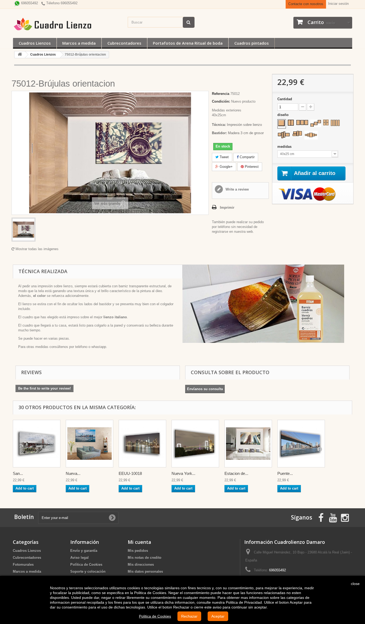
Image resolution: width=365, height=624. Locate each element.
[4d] (297, 134)
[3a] (302, 122)
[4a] (326, 122)
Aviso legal (79, 558)
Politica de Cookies (155, 616)
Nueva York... (183, 473)
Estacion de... (236, 473)
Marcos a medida (79, 43)
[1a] (281, 123)
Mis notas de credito (144, 558)
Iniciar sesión (338, 4)
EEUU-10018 (130, 473)
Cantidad (284, 99)
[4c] (284, 134)
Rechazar (189, 616)
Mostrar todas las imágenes (36, 249)
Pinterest (251, 167)
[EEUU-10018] (142, 443)
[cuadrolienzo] (67, 24)
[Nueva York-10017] (89, 443)
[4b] (335, 122)
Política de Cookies (86, 565)
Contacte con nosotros (305, 4)
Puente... (285, 473)
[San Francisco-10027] (36, 443)
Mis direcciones (141, 565)
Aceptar (217, 616)
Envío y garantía (83, 551)
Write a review (236, 189)
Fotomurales (23, 565)
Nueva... (73, 473)
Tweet (224, 157)
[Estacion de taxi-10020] (248, 443)
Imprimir (227, 208)
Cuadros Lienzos (35, 43)
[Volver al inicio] (20, 54)
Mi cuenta (139, 542)
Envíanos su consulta (205, 389)
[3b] (315, 123)
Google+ (226, 167)
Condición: (221, 101)
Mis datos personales (145, 571)
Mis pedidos (138, 551)
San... (18, 473)
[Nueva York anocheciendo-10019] (195, 443)
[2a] (291, 122)
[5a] (311, 135)
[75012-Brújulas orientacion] (23, 229)
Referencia (220, 94)
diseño (283, 115)
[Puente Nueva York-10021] (301, 443)
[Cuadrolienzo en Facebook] (321, 517)
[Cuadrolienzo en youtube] (333, 517)
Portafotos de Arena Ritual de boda (188, 43)
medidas (285, 147)
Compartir (247, 157)
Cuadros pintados (251, 43)
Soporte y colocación (88, 571)
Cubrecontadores (124, 43)
